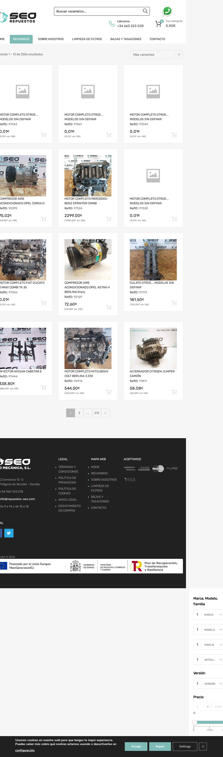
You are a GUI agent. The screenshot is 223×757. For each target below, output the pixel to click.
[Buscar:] (102, 11)
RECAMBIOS (21, 39)
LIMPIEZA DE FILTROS (87, 39)
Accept (136, 746)
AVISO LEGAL (67, 500)
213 (96, 413)
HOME (95, 467)
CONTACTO (157, 39)
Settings (185, 746)
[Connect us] (9, 533)
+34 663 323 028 (128, 26)
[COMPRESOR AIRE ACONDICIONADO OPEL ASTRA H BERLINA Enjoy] (88, 259)
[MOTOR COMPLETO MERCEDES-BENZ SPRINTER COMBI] (88, 176)
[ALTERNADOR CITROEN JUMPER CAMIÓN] (153, 348)
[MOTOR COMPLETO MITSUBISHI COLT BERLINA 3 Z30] (88, 348)
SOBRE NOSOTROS (51, 39)
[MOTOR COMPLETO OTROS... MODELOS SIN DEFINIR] (88, 91)
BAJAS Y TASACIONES (126, 39)
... (88, 413)
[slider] (194, 722)
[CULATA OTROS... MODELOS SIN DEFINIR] (153, 260)
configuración (24, 750)
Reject (160, 746)
